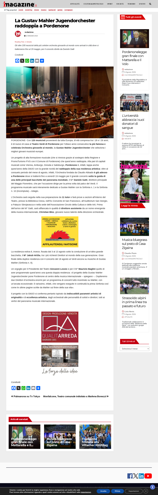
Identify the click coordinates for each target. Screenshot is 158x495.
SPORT (110, 4)
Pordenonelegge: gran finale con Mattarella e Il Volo (24, 443)
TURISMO (131, 4)
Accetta (103, 491)
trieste (36, 10)
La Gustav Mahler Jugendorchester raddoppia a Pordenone (55, 23)
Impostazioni (134, 491)
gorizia (60, 10)
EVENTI (142, 4)
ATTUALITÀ (75, 4)
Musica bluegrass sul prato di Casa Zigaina (59, 442)
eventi (21, 10)
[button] (150, 4)
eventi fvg (28, 10)
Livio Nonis (129, 311)
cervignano (68, 10)
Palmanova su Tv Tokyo (26, 396)
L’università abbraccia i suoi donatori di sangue (133, 122)
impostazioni (86, 492)
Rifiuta (117, 491)
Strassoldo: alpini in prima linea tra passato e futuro (134, 302)
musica (43, 10)
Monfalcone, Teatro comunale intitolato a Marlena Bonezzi (75, 396)
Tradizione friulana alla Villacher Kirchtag (95, 442)
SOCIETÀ (120, 4)
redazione (29, 32)
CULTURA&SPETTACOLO (93, 4)
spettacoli (52, 10)
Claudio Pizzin (131, 253)
